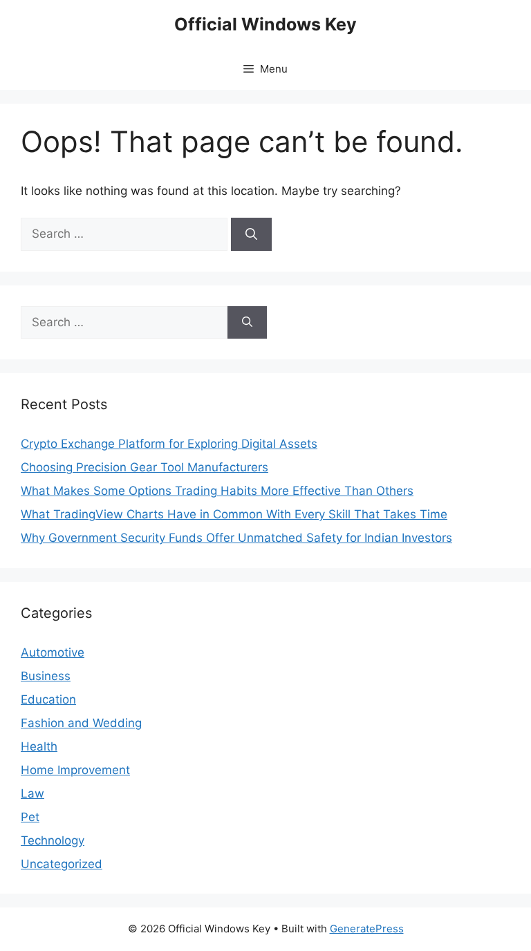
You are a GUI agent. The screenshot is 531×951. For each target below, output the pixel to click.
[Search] (251, 234)
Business (46, 676)
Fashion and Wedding (81, 723)
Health (39, 746)
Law (32, 793)
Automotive (52, 652)
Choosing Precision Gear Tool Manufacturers (144, 467)
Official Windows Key (265, 24)
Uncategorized (61, 864)
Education (48, 699)
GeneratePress (367, 928)
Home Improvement (75, 770)
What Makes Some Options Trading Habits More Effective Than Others (217, 491)
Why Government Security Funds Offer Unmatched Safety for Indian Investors (236, 538)
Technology (52, 840)
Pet (30, 817)
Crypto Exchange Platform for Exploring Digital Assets (169, 444)
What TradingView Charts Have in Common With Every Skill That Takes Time (234, 514)
